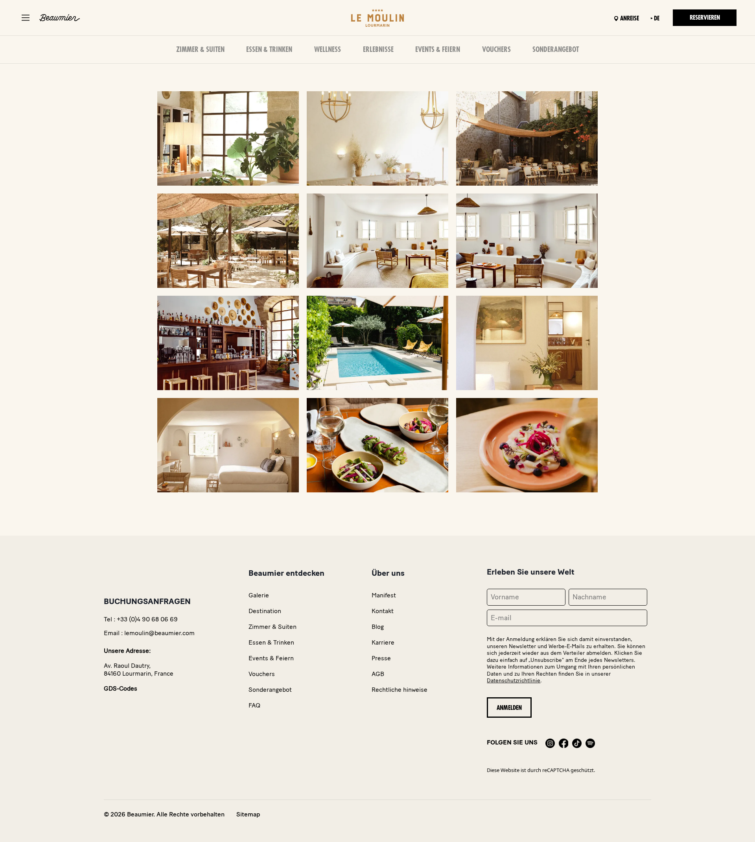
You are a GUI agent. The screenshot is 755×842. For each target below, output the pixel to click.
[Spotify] (590, 742)
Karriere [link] (383, 642)
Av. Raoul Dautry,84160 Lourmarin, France (138, 669)
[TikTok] (577, 742)
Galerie (259, 595)
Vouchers (496, 49)
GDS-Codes (120, 688)
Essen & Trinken (269, 49)
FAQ (254, 705)
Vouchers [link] (262, 674)
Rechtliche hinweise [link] (399, 689)
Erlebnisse (378, 49)
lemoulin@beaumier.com (159, 633)
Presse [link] (381, 658)
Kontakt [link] (383, 611)
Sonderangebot (555, 49)
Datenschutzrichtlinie (513, 680)
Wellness (327, 49)
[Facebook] (563, 742)
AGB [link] (378, 674)
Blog (378, 626)
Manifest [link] (384, 595)
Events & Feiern (437, 49)
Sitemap (248, 814)
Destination (265, 611)
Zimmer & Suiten (200, 49)
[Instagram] (550, 742)
